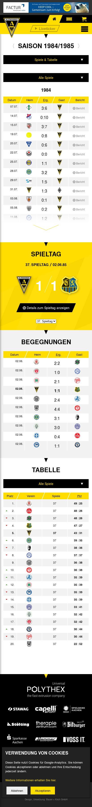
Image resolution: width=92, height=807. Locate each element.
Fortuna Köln (41, 570)
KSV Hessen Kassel (41, 503)
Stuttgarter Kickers (41, 577)
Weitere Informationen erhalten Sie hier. (30, 780)
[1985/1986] (79, 46)
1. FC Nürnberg (41, 511)
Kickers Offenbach (41, 636)
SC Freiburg (41, 548)
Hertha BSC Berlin (41, 592)
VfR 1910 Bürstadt (41, 629)
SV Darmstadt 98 (41, 599)
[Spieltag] (36, 362)
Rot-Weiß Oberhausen (41, 585)
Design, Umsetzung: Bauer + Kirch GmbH (46, 799)
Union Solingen (41, 540)
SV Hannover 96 (41, 518)
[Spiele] (29, 108)
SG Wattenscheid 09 (41, 562)
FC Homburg (41, 614)
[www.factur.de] (46, 7)
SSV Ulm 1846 (41, 644)
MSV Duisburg (41, 607)
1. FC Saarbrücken (41, 526)
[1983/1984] (13, 46)
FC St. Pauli (41, 622)
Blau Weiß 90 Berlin (41, 555)
